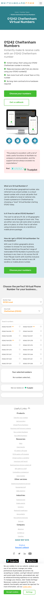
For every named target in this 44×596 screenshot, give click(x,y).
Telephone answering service (20, 483)
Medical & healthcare (20, 510)
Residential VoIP (21, 487)
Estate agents (20, 503)
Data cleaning (20, 491)
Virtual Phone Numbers (20, 425)
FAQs (20, 443)
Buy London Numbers (21, 432)
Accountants (21, 514)
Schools (20, 521)
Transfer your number (21, 417)
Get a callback (16, 102)
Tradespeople (20, 499)
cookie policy (27, 587)
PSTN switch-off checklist (21, 454)
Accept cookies (12, 592)
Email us (22, 545)
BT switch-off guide (20, 450)
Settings (29, 592)
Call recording (20, 421)
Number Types (24, 12)
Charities (21, 536)
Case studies (21, 476)
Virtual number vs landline (20, 458)
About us (21, 529)
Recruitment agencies (21, 517)
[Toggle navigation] (40, 3)
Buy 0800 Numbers (20, 435)
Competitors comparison (21, 472)
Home (17, 12)
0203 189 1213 (22, 540)
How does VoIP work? (21, 461)
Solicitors (21, 507)
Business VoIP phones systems (21, 428)
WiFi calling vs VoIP (21, 468)
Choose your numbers (20, 93)
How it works (21, 447)
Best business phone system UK (20, 465)
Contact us (20, 532)
